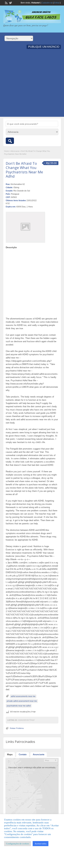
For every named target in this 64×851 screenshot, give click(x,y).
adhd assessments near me (23, 696)
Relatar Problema (17, 728)
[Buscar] (10, 141)
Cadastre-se (47, 3)
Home (6, 151)
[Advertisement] (32, 85)
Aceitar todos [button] (40, 843)
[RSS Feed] (6, 2)
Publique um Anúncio (43, 46)
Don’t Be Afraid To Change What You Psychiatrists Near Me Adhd (24, 170)
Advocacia (15, 151)
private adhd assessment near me (22, 701)
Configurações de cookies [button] (17, 843)
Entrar (56, 3)
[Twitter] (10, 2)
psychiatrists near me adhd (19, 706)
